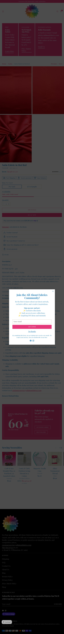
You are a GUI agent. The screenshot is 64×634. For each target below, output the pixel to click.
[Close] (53, 291)
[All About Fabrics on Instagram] (33, 341)
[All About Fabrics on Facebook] (31, 341)
